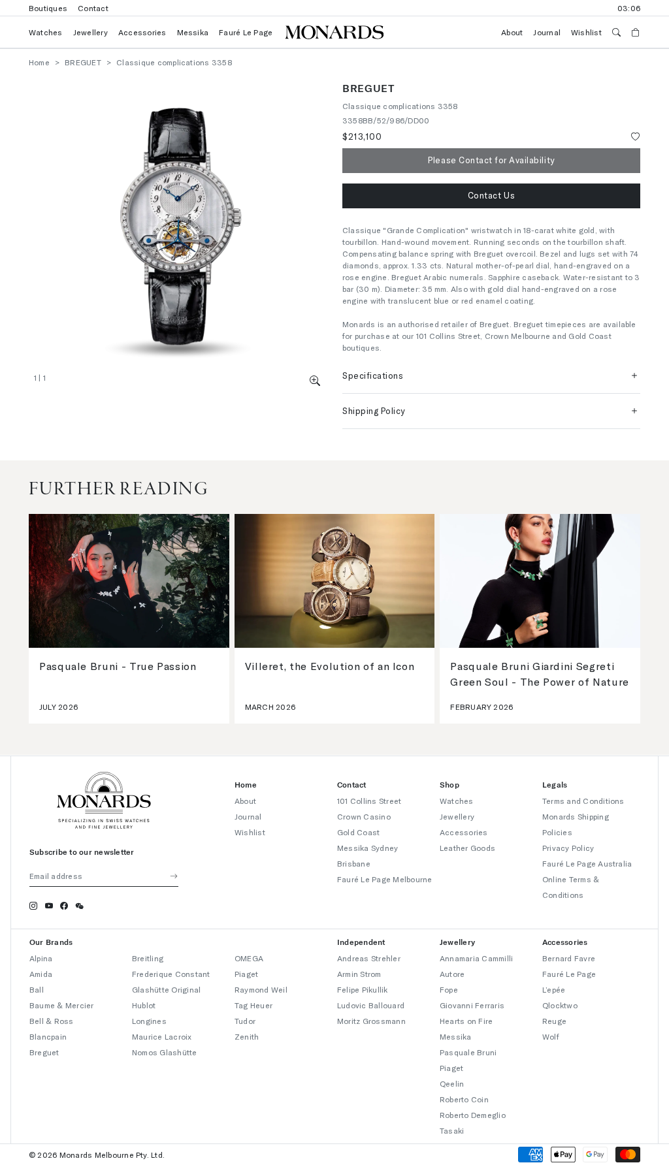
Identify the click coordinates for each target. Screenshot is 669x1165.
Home (39, 62)
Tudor (245, 1020)
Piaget (246, 973)
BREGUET (83, 62)
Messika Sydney (367, 847)
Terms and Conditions (583, 800)
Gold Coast (358, 832)
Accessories (142, 32)
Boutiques (48, 7)
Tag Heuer (253, 1005)
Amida (40, 973)
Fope (449, 989)
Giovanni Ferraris (472, 1005)
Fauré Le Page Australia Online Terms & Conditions (587, 879)
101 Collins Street (369, 800)
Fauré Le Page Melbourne (384, 879)
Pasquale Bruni (468, 1052)
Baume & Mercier (61, 1005)
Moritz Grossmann (371, 1020)
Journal (547, 32)
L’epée (553, 989)
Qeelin (452, 1083)
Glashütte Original (166, 989)
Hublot (143, 1005)
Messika (193, 32)
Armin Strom (359, 973)
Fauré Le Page (245, 32)
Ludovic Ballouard (370, 1005)
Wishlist (586, 32)
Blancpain (48, 1036)
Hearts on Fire (466, 1020)
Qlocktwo (560, 1005)
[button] (315, 380)
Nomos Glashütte (164, 1052)
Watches (46, 32)
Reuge (554, 1020)
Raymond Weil (261, 989)
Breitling (147, 958)
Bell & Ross (51, 1020)
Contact (93, 7)
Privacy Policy (568, 847)
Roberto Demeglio (473, 1114)
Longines (149, 1020)
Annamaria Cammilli (476, 958)
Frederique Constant (171, 973)
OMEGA (249, 958)
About (512, 32)
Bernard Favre (568, 958)
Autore (452, 973)
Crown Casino (364, 816)
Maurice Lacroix (162, 1036)
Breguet (44, 1052)
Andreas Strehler (368, 958)
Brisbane (353, 863)
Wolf (550, 1036)
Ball (36, 989)
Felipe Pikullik (362, 989)
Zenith (247, 1036)
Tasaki (452, 1130)
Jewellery (90, 32)
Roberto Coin (464, 1099)
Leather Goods (467, 847)
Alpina (40, 958)
